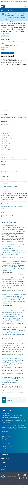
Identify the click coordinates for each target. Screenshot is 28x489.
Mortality (4, 140)
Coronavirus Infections (8, 132)
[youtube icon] (19, 478)
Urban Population (6, 150)
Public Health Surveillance (9, 146)
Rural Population (6, 148)
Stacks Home (5, 431)
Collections (4, 434)
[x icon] (21, 475)
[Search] (25, 6)
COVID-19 (5, 134)
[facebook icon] (19, 475)
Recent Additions (6, 436)
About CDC (4, 458)
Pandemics (5, 142)
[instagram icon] (24, 475)
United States (4, 179)
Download (4, 53)
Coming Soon (5, 439)
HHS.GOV (3, 487)
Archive (3, 470)
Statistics (15, 172)
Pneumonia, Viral (6, 144)
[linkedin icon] (26, 475)
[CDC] (3, 6)
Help (3, 441)
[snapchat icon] (24, 478)
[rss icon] (26, 478)
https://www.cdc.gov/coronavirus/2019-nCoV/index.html (15, 17)
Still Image (3, 164)
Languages (4, 466)
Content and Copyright (7, 444)
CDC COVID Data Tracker (11, 46)
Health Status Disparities (8, 138)
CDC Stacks (7, 410)
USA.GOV (9, 487)
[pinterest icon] (21, 478)
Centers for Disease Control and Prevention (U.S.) (13, 117)
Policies (3, 462)
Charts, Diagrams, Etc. (6, 172)
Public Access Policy (7, 446)
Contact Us (4, 449)
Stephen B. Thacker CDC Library (9, 186)
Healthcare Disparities (8, 136)
